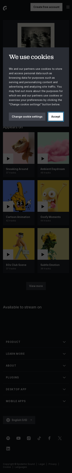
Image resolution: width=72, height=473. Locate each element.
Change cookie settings (27, 116)
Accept (55, 116)
